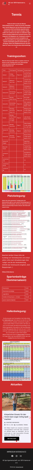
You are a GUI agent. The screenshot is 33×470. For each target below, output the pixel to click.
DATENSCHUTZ (21, 452)
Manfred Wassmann (12, 422)
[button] (14, 441)
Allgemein (19, 425)
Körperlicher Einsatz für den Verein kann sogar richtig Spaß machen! (16, 416)
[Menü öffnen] (30, 3)
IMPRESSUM (11, 452)
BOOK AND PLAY (9, 320)
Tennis (25, 425)
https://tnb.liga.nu (8, 272)
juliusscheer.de (19, 467)
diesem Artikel (21, 334)
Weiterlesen (11, 438)
